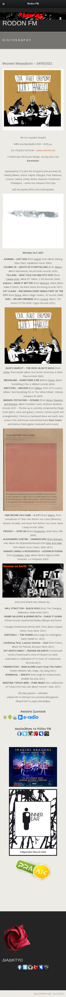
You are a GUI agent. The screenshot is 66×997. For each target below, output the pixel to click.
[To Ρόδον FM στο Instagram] (30, 733)
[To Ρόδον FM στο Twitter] (24, 733)
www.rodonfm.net (46, 150)
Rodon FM (19, 23)
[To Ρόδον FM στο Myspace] (41, 733)
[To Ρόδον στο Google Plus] (35, 733)
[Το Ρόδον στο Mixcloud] (46, 733)
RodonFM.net (43, 993)
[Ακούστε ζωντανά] (10, 716)
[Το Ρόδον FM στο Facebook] (19, 733)
